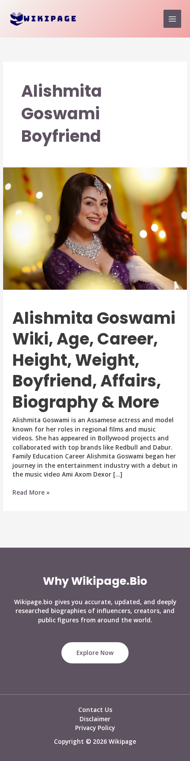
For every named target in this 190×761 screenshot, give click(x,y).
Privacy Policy (95, 727)
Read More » (31, 492)
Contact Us (95, 709)
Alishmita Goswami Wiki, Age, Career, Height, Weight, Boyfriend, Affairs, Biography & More (93, 360)
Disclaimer (95, 719)
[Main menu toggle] (172, 19)
